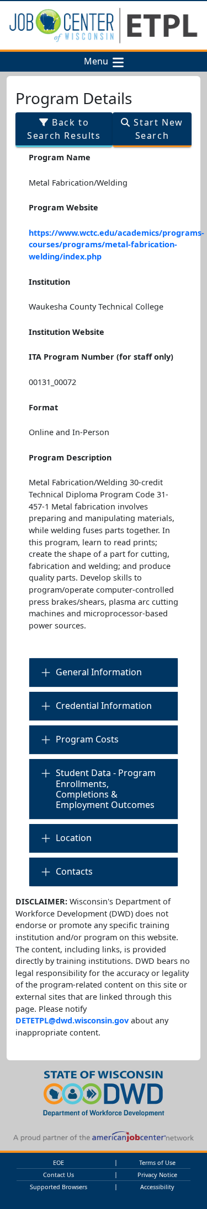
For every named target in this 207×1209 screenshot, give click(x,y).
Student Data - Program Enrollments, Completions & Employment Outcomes (106, 789)
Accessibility (157, 1187)
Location (74, 838)
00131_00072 (52, 382)
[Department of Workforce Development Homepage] (103, 1092)
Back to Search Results (63, 129)
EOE (58, 1162)
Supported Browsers (58, 1187)
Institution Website (66, 332)
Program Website (63, 207)
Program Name (60, 157)
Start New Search (157, 129)
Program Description (70, 457)
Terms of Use (157, 1162)
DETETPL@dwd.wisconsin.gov (72, 1020)
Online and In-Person (69, 432)
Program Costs (87, 739)
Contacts (74, 871)
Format (43, 407)
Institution (49, 282)
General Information (99, 672)
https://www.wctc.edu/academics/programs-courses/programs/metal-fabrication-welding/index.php (116, 244)
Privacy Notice (157, 1174)
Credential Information (104, 706)
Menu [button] (98, 61)
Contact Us (58, 1174)
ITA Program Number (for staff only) (101, 356)
